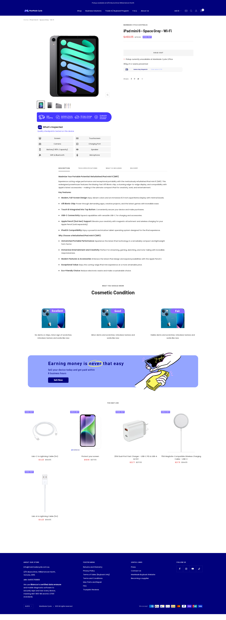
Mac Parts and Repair (92, 582)
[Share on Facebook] (131, 79)
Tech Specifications (87, 168)
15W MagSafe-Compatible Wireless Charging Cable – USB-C (181, 457)
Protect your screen (90, 456)
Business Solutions (93, 11)
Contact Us (136, 570)
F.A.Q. (135, 11)
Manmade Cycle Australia (135, 25)
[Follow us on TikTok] (199, 568)
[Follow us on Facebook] (180, 568)
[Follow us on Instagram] (186, 568)
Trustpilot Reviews (91, 589)
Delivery (134, 168)
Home (26, 20)
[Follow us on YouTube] (193, 568)
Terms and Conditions (93, 578)
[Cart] (201, 11)
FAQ (85, 586)
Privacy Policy (89, 570)
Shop (79, 11)
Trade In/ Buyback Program (117, 11)
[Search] (191, 11)
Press (133, 567)
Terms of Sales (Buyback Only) (96, 574)
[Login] (196, 11)
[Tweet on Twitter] (138, 79)
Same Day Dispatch (140, 69)
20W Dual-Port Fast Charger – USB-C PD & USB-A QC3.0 (135, 457)
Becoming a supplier (140, 578)
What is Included (114, 168)
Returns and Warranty (92, 567)
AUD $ (176, 11)
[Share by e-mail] (142, 79)
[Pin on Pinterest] (134, 79)
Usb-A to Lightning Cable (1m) (45, 516)
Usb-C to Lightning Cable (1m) (45, 456)
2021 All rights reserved (63, 606)
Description (64, 168)
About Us (145, 11)
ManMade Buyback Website (143, 574)
